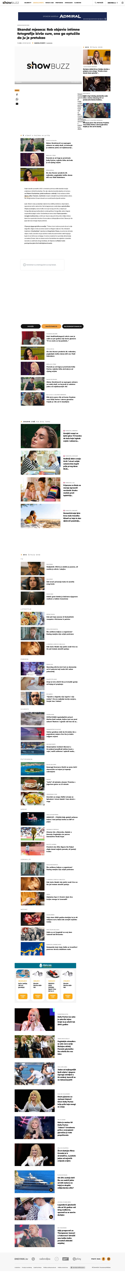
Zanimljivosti (38, 2)
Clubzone (77, 2)
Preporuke (59, 2)
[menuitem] (122, 3)
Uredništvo (17, 1267)
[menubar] (122, 3)
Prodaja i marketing (27, 1267)
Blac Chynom (34, 196)
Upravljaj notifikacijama (78, 1267)
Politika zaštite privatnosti (49, 1267)
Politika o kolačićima (63, 1267)
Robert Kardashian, (33, 193)
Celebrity (27, 2)
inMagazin (69, 2)
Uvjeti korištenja (37, 1267)
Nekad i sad (49, 2)
